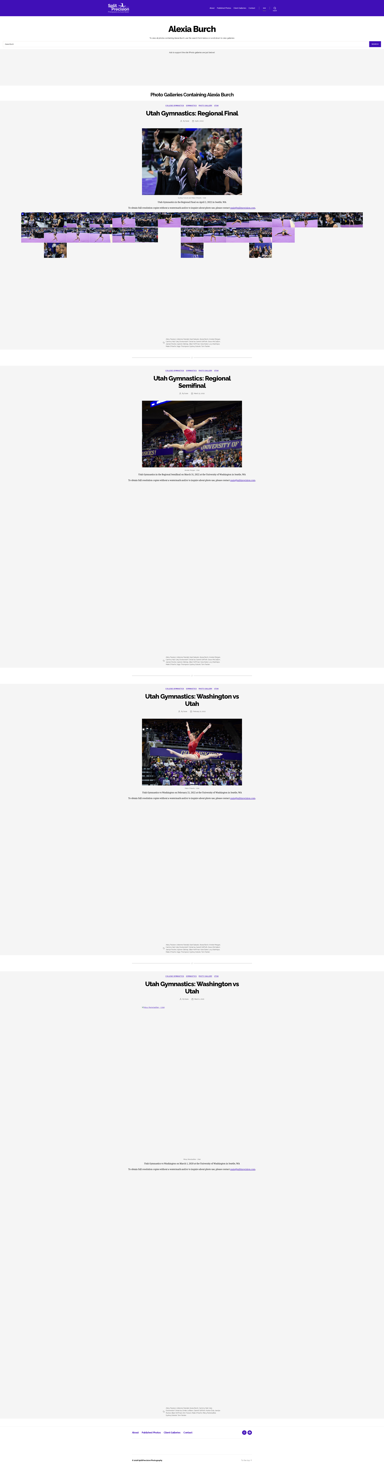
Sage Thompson (183, 346)
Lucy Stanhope (214, 344)
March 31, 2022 (199, 393)
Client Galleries (240, 8)
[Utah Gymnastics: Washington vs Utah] (192, 752)
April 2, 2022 (199, 121)
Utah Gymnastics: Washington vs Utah (192, 700)
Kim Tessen (187, 1413)
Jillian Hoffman (194, 344)
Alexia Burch (204, 339)
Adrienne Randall (182, 339)
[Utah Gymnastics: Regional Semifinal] (192, 434)
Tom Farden (205, 346)
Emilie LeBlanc (187, 1410)
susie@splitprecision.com (242, 208)
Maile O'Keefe (171, 346)
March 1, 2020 (199, 999)
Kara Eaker (204, 344)
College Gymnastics (174, 105)
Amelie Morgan (214, 339)
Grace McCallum (214, 341)
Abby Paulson (171, 339)
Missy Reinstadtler (209, 1413)
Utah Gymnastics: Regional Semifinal (192, 382)
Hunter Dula (210, 1410)
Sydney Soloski (195, 346)
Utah (216, 105)
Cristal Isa (192, 341)
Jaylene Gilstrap (182, 344)
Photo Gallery (205, 105)
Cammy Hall (170, 341)
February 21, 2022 (199, 711)
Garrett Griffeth (201, 341)
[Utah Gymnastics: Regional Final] (192, 161)
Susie (187, 121)
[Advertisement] (60, 70)
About (212, 8)
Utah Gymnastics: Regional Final (192, 113)
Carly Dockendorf (181, 341)
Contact (252, 8)
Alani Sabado (194, 339)
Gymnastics (191, 105)
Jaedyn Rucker (171, 344)
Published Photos (224, 8)
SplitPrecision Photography (150, 1460)
